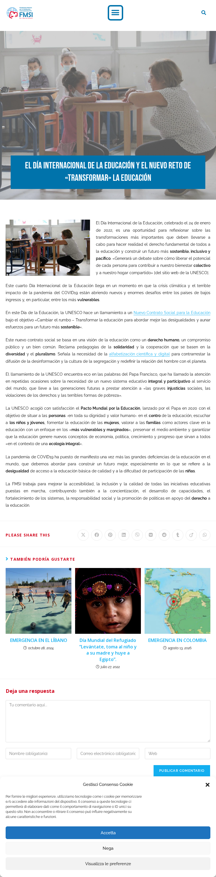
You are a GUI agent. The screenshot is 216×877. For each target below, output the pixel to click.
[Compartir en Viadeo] (191, 535)
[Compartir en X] (83, 535)
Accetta (108, 832)
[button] (207, 785)
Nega (108, 848)
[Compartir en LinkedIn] (123, 535)
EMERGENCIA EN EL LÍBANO (38, 640)
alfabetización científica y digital (139, 354)
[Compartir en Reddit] (164, 535)
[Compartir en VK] (150, 535)
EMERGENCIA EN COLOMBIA (177, 640)
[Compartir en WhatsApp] (204, 535)
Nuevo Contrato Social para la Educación (172, 312)
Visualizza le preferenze (108, 863)
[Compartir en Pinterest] (110, 535)
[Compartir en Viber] (137, 535)
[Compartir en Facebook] (96, 535)
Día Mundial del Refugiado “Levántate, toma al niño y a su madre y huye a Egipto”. (108, 649)
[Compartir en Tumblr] (177, 535)
